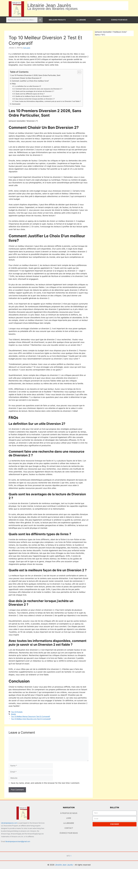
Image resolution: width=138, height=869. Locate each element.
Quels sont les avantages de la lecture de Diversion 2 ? (35, 91)
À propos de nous (68, 813)
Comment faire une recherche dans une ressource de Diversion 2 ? (38, 89)
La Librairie (81, 20)
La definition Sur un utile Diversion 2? (28, 86)
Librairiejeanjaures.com (9, 823)
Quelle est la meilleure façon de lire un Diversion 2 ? (34, 96)
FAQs (14, 84)
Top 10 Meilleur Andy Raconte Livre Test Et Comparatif (31, 719)
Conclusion (16, 104)
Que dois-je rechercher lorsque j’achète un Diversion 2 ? (35, 99)
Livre (98, 20)
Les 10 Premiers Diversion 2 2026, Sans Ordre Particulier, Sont (35, 75)
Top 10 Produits (17, 712)
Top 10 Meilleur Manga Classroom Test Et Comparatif (30, 716)
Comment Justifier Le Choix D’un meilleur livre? (30, 81)
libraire (13, 714)
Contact (68, 828)
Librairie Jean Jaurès (64, 865)
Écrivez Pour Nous (119, 20)
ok (40, 20)
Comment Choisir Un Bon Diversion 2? (26, 78)
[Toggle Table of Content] (78, 72)
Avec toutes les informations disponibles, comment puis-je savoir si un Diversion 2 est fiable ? (48, 101)
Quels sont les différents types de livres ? (30, 94)
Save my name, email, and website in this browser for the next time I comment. (45, 783)
